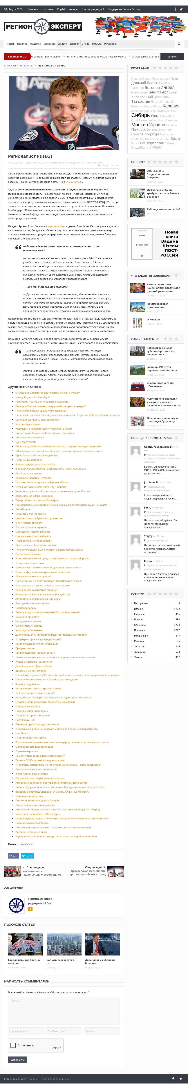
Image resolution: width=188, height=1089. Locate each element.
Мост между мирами (27, 424)
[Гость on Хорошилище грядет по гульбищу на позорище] (135, 511)
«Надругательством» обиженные (160, 384)
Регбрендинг (110, 44)
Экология (62, 44)
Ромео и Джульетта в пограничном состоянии (42, 572)
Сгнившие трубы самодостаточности (37, 724)
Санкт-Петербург (145, 134)
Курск (162, 111)
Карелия (171, 106)
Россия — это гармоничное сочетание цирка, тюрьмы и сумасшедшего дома (61, 742)
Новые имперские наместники (33, 661)
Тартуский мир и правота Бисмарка (36, 500)
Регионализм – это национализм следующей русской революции (163, 288)
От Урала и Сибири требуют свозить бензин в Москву (139, 56)
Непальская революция (29, 437)
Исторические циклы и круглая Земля (38, 688)
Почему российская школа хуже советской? (41, 410)
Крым (175, 138)
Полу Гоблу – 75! (25, 720)
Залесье (171, 120)
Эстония (152, 87)
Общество (35, 44)
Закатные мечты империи (30, 670)
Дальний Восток (144, 82)
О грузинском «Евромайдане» (33, 536)
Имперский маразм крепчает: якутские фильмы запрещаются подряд (57, 809)
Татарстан (140, 101)
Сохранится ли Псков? (28, 625)
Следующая (93, 867)
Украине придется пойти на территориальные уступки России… (53, 491)
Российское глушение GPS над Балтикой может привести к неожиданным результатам (67, 675)
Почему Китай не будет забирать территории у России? (48, 581)
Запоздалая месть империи (32, 603)
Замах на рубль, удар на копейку (35, 464)
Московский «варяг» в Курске (32, 531)
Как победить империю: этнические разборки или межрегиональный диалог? (61, 818)
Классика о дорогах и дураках (33, 477)
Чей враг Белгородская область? (35, 693)
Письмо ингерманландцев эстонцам (37, 800)
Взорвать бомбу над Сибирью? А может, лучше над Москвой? (52, 791)
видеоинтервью (55, 226)
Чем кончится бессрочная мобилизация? (40, 755)
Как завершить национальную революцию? (42, 873)
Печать (104, 165)
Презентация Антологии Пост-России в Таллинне (45, 433)
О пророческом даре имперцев (34, 746)
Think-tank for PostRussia (31, 738)
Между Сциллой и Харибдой (32, 397)
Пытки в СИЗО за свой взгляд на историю (40, 760)
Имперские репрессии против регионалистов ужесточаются (51, 782)
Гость (147, 507)
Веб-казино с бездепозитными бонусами (158, 174)
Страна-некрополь (26, 751)
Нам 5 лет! (21, 733)
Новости (10, 44)
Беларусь (165, 83)
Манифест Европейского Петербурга (37, 814)
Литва (155, 102)
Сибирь (140, 115)
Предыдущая (35, 867)
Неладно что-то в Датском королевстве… (39, 518)
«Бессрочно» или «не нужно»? (33, 576)
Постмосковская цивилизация (157, 305)
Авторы (73, 9)
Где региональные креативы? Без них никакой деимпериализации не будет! (61, 504)
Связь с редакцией (93, 9)
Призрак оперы (24, 648)
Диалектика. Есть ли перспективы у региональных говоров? (51, 634)
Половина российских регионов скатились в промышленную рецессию (58, 446)
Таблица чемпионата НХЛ (163, 209)
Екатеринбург (148, 120)
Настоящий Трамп (158, 540)
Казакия (171, 125)
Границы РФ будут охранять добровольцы (162, 368)
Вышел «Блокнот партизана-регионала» (39, 778)
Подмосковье (161, 79)
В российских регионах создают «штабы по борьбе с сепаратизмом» (56, 729)
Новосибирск (153, 106)
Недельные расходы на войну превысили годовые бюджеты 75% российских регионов (67, 415)
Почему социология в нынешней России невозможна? (47, 612)
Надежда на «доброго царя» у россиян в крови (43, 428)
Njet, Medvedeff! (25, 442)
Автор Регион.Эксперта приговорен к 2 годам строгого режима (53, 697)
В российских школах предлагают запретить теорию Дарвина (52, 558)
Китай (135, 143)
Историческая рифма (28, 621)
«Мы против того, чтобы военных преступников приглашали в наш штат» (59, 451)
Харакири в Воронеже (28, 630)
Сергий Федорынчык (157, 446)
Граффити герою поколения (32, 715)
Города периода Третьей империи (24, 961)
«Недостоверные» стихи (29, 563)
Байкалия (166, 134)
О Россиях (153, 319)
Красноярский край (144, 111)
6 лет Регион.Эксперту (28, 522)
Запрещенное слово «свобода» (34, 495)
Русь (161, 120)
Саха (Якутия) (141, 147)
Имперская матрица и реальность (36, 769)
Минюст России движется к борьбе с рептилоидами (46, 679)
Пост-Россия (22, 509)
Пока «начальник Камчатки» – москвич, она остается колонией (53, 827)
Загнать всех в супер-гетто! (61, 961)
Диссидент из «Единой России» (100, 961)
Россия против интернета (30, 527)
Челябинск (26, 844)
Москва (139, 124)
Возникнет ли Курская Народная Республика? (42, 594)
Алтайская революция (28, 473)
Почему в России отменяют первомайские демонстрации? (50, 406)
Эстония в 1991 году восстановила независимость (72, 56)
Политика (22, 44)
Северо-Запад (141, 79)
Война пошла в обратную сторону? (36, 590)
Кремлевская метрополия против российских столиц (87, 872)
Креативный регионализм (30, 513)
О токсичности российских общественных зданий (45, 702)
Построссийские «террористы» (33, 540)
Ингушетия (139, 92)
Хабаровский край (146, 96)
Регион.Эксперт (16, 162)
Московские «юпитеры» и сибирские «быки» (41, 482)
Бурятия (137, 106)
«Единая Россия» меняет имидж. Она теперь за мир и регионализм (56, 836)
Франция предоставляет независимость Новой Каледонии (50, 468)
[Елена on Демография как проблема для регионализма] (135, 564)
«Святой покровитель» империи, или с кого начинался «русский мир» (164, 402)
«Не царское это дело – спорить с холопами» (42, 585)
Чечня (175, 78)
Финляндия (162, 139)
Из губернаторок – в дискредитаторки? (38, 639)
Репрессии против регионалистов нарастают (42, 401)
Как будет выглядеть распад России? (37, 419)
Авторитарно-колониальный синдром (37, 599)
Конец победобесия (27, 684)
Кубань (169, 143)
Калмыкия (147, 139)
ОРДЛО (157, 147)
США (134, 120)
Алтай (166, 97)
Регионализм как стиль (29, 796)
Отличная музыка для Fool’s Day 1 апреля (40, 486)
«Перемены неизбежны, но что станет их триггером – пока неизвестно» (58, 764)
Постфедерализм (26, 608)
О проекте (47, 9)
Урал (155, 115)
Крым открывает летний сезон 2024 (36, 643)
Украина (157, 125)
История (74, 44)
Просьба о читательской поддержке (36, 455)
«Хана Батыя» (73, 181)
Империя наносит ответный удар (35, 805)
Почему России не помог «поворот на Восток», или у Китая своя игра (162, 458)
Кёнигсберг (158, 92)
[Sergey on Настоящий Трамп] (135, 539)
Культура (97, 44)
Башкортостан (152, 142)
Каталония (167, 102)
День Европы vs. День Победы (33, 666)
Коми (173, 92)
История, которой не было (31, 832)
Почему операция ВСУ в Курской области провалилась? (49, 549)
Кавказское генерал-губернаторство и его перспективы (161, 351)
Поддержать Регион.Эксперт (125, 9)
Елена (148, 561)
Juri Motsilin (151, 482)
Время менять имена (28, 554)
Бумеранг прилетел (27, 617)
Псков (135, 139)
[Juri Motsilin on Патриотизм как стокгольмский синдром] (135, 486)
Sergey (148, 536)
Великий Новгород (159, 130)
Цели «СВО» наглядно (28, 459)
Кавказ (171, 111)
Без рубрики (141, 603)
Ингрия (167, 87)
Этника (85, 44)
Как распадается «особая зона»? (35, 652)
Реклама (139, 641)
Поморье (138, 129)
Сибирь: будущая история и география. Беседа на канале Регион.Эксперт (60, 787)
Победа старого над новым (31, 711)
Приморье (167, 116)
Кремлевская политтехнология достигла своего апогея (48, 567)
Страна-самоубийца (27, 706)
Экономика (49, 44)
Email (117, 165)
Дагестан (137, 88)
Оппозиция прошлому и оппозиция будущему (162, 419)
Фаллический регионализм (31, 773)
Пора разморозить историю (32, 823)
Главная (33, 9)
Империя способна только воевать (36, 545)
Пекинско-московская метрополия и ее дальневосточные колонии (55, 657)
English (61, 9)
